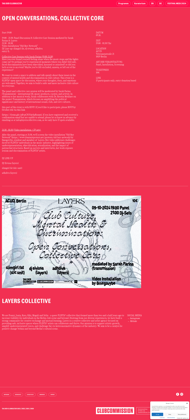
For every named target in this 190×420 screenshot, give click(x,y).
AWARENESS (42, 394)
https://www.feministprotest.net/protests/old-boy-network (41, 137)
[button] (187, 403)
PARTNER (52, 394)
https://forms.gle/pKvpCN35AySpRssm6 (22, 115)
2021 (27, 408)
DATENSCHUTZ (18, 394)
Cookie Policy (162, 417)
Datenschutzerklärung (171, 417)
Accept (157, 414)
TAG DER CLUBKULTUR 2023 (11, 408)
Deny (169, 414)
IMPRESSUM (6, 394)
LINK (98, 78)
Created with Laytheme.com (182, 418)
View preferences (182, 414)
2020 (32, 408)
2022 (23, 408)
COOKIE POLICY (30, 394)
